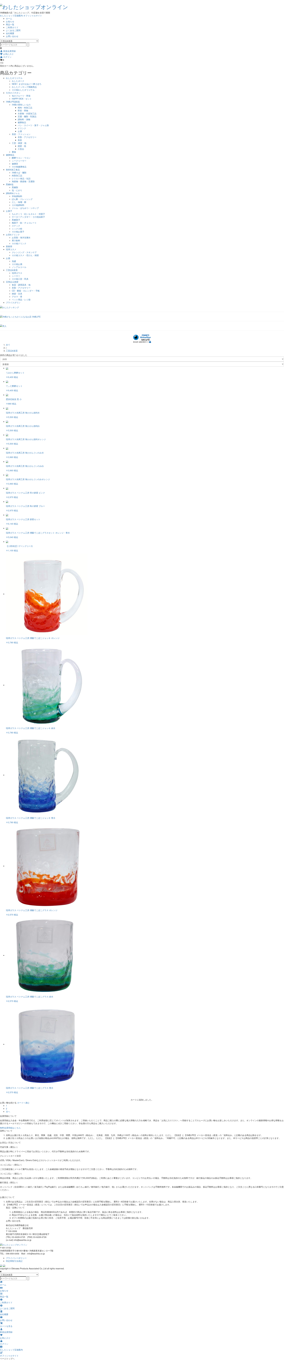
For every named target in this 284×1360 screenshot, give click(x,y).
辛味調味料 (17, 196)
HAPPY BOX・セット (22, 98)
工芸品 (21, 148)
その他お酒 (17, 264)
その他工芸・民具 (20, 278)
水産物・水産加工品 (27, 113)
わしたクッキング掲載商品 (24, 86)
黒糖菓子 (16, 219)
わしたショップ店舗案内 (11, 15)
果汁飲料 (16, 240)
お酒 (20, 131)
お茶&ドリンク (13, 234)
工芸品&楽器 (12, 269)
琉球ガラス (17, 272)
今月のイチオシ (13, 92)
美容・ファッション (21, 134)
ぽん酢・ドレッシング (22, 199)
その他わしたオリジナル (23, 89)
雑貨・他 (22, 145)
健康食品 (22, 122)
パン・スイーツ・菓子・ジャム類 (33, 125)
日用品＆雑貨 (12, 281)
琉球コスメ (11, 249)
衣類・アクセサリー (27, 137)
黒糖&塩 (9, 184)
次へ (8, 1111)
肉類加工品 (17, 175)
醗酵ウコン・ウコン (21, 157)
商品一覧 (10, 24)
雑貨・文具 (17, 293)
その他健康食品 (19, 166)
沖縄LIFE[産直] (13, 101)
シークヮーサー (19, 160)
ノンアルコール (19, 267)
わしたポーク (18, 80)
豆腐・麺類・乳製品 (27, 116)
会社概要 (10, 33)
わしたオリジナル (14, 77)
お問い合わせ (12, 36)
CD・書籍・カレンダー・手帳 (26, 290)
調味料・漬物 (24, 119)
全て (8, 344)
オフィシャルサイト (32, 15)
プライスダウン (13, 302)
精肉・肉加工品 (25, 107)
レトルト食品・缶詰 (21, 178)
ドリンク (22, 128)
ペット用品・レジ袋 (21, 299)
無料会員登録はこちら (10, 1127)
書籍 (14, 151)
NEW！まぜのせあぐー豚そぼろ (26, 83)
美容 (20, 140)
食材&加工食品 (13, 169)
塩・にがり (17, 190)
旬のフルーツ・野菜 (21, 95)
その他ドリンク (19, 243)
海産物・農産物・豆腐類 (23, 181)
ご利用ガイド (12, 27)
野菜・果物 (23, 110)
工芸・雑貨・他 (19, 142)
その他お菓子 (18, 231)
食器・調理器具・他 (21, 284)
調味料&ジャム (13, 193)
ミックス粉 (17, 228)
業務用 (9, 246)
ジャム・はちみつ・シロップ (25, 207)
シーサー (16, 275)
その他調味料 (18, 205)
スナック (16, 225)
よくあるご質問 (13, 30)
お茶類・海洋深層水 (21, 237)
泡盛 (14, 261)
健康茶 (15, 163)
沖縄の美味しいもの (21, 104)
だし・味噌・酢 (19, 202)
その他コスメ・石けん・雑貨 (25, 255)
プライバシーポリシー (16, 1257)
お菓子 (9, 210)
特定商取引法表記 (14, 1260)
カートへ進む (23, 1102)
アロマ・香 (17, 296)
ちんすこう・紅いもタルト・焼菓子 (28, 213)
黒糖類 (15, 187)
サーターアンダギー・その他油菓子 (28, 216)
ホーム (9, 18)
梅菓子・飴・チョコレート (24, 222)
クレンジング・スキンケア (24, 252)
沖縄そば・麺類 (19, 172)
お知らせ (10, 21)
